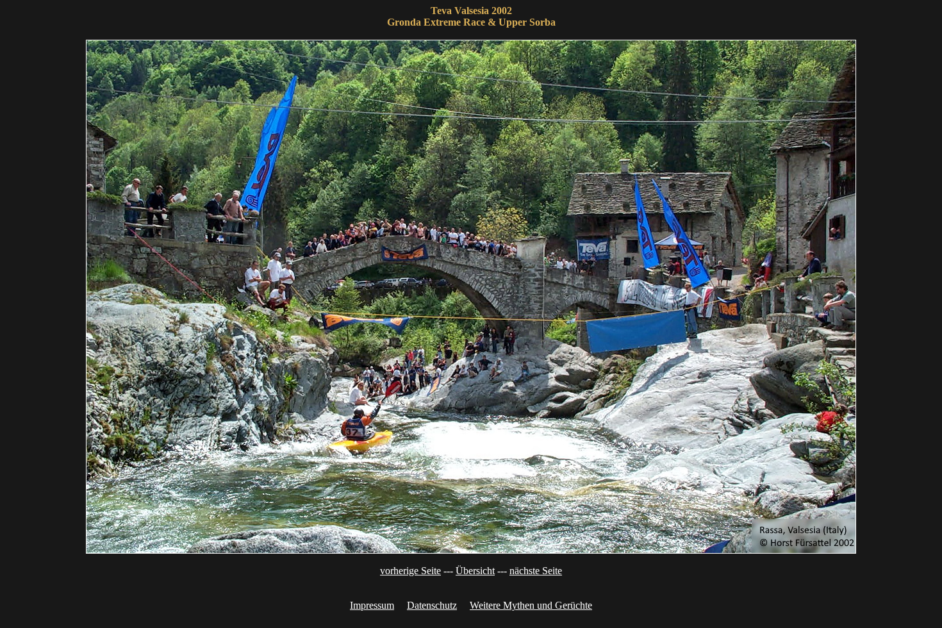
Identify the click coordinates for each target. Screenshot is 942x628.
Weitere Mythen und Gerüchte (531, 605)
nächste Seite (535, 570)
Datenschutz (432, 605)
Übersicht (475, 570)
